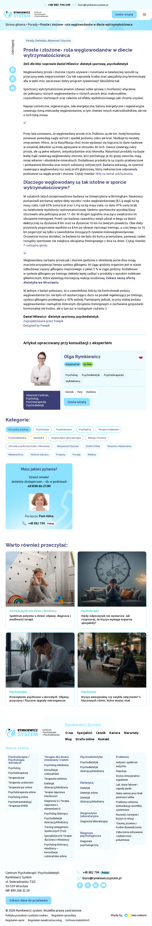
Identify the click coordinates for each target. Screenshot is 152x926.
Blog (68, 739)
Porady (33, 24)
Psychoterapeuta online (22, 792)
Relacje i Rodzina (97, 437)
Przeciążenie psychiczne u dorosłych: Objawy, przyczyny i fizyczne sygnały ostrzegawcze (39, 698)
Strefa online (84, 739)
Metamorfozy (15, 454)
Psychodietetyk (89, 762)
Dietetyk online (89, 792)
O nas (69, 732)
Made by (116, 915)
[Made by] (135, 915)
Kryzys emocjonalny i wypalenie (128, 777)
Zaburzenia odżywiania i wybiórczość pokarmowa (129, 836)
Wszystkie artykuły (18, 429)
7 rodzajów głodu (35, 245)
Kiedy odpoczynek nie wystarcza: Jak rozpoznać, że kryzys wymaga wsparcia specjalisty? (106, 619)
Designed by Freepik (36, 325)
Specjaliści (84, 732)
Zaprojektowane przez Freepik (43, 321)
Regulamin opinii (15, 920)
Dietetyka (39, 437)
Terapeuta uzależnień (21, 782)
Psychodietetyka (17, 437)
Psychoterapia (64, 429)
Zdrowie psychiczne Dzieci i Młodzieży (29, 446)
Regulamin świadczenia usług (45, 920)
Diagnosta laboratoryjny (94, 821)
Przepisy (60, 454)
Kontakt (103, 739)
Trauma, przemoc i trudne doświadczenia (128, 825)
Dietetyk (85, 787)
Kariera (114, 732)
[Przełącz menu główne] (144, 14)
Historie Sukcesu (40, 454)
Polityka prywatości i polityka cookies (27, 915)
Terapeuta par (16, 777)
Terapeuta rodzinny (55, 778)
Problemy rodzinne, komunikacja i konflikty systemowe (129, 806)
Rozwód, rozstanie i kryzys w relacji (127, 816)
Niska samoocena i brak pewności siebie (129, 795)
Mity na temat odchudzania (114, 173)
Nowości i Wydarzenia (119, 446)
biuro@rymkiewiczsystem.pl (93, 5)
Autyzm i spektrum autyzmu (127, 764)
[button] (124, 14)
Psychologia (42, 429)
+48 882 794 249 (59, 4)
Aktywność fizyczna (67, 446)
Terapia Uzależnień (108, 429)
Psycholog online (18, 797)
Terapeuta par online (20, 787)
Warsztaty (131, 732)
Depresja (121, 771)
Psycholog (14, 768)
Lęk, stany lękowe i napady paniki (127, 786)
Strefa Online (93, 446)
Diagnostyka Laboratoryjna (66, 437)
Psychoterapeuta (18, 772)
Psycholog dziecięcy (56, 813)
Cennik (101, 732)
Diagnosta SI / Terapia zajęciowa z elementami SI (56, 804)
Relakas (92, 454)
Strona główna (15, 24)
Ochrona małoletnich (77, 920)
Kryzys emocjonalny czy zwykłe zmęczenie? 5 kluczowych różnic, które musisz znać (111, 698)
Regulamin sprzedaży (64, 915)
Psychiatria (85, 429)
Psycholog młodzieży (56, 765)
